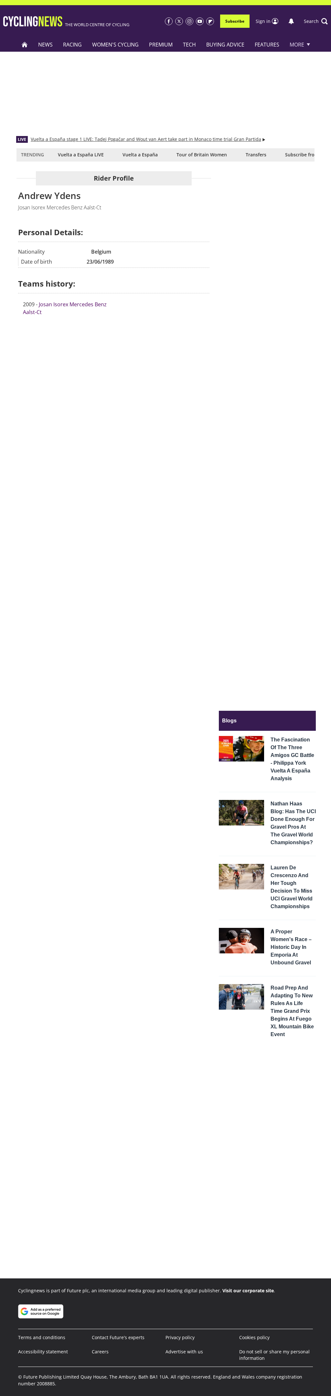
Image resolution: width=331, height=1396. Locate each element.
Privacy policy (180, 1337)
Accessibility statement (43, 1352)
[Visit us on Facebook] (169, 21)
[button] (316, 21)
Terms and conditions (41, 1337)
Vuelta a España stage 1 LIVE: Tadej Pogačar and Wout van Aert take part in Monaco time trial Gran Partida (146, 139)
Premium (161, 44)
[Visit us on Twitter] (179, 21)
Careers (100, 1352)
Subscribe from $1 (305, 155)
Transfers (256, 155)
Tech (189, 44)
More (297, 44)
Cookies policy (254, 1337)
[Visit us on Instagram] (189, 21)
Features (267, 44)
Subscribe (234, 21)
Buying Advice (225, 44)
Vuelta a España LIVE (81, 155)
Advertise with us (184, 1352)
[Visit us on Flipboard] (210, 21)
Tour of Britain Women (201, 155)
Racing (72, 44)
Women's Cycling (115, 44)
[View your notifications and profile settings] (291, 21)
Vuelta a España (140, 155)
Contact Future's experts (118, 1337)
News (45, 44)
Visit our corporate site (248, 1290)
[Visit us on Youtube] (200, 21)
